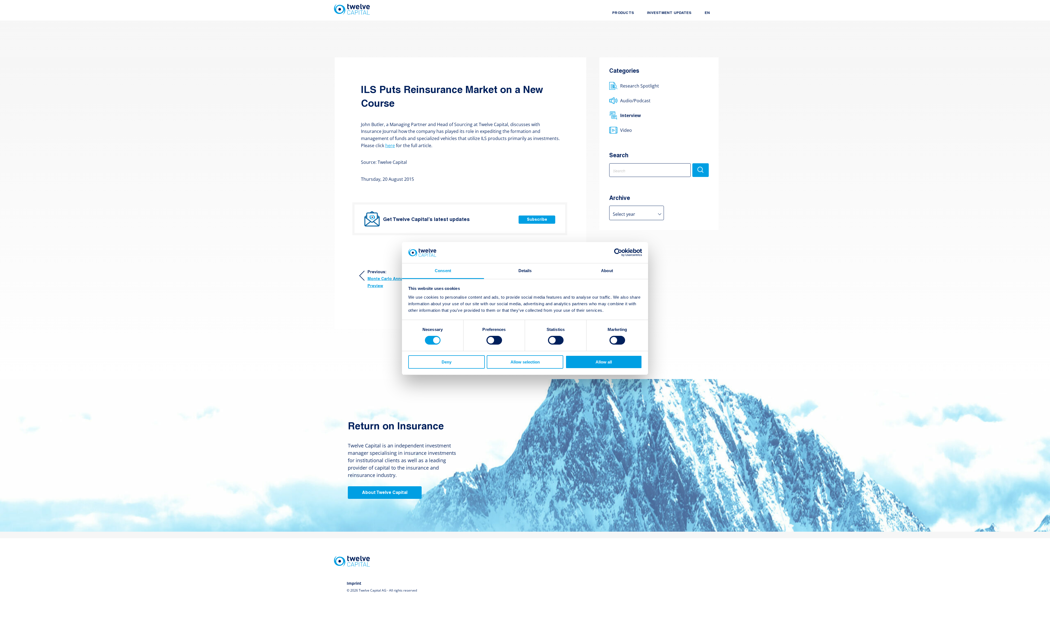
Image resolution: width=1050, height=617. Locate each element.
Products (623, 13)
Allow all (604, 362)
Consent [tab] (443, 270)
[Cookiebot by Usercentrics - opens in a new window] (618, 252)
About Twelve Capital (384, 493)
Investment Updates (669, 13)
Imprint (354, 583)
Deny (446, 362)
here (390, 145)
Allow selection (525, 362)
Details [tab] (525, 270)
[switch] (494, 340)
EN (707, 13)
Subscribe (537, 220)
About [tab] (607, 270)
